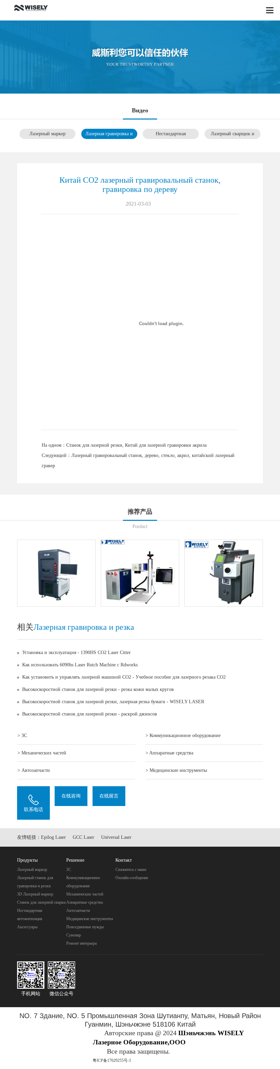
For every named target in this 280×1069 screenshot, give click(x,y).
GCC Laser (83, 837)
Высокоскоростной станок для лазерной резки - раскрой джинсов (89, 714)
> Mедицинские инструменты (176, 770)
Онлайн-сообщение (131, 877)
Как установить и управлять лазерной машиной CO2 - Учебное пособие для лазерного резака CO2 (124, 677)
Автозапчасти (78, 910)
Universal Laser (116, 837)
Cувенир (73, 935)
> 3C (22, 735)
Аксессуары (27, 927)
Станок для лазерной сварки (41, 902)
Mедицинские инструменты (89, 918)
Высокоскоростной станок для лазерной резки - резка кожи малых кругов (98, 689)
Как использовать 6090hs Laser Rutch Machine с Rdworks (80, 664)
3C (68, 869)
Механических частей (84, 894)
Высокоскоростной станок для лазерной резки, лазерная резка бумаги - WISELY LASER (113, 701)
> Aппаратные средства (169, 752)
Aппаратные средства (84, 902)
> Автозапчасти (33, 770)
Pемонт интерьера (81, 943)
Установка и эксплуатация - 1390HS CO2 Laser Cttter (76, 652)
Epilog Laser (53, 837)
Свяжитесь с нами (130, 869)
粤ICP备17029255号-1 (112, 1060)
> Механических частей (41, 752)
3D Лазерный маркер (35, 894)
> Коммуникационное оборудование (183, 735)
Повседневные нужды (85, 927)
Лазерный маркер (47, 133)
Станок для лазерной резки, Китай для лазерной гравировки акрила (136, 445)
